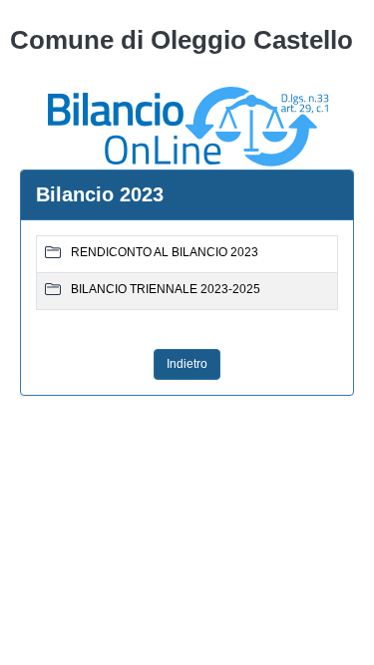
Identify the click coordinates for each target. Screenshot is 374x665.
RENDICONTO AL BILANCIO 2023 (164, 252)
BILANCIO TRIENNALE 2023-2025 (165, 289)
